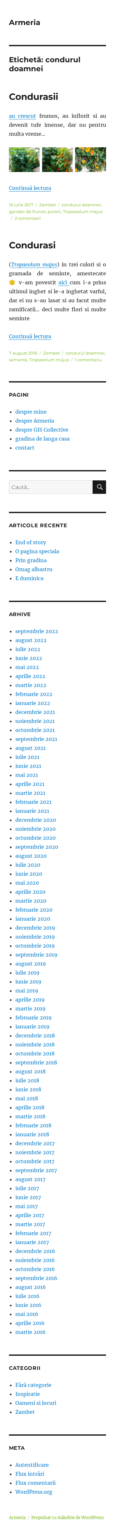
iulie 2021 (27, 757)
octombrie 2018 (35, 1053)
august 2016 (30, 1287)
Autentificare (32, 1465)
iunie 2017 (28, 1197)
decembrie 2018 (35, 1035)
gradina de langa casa (42, 438)
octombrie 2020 (35, 838)
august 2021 (30, 748)
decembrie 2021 (35, 712)
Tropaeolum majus (83, 211)
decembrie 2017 (35, 1143)
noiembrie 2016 (35, 1260)
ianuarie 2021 (32, 811)
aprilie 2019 (30, 999)
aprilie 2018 (29, 1107)
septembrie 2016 (36, 1278)
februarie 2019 (33, 1017)
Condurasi (32, 245)
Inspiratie (27, 1394)
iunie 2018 (28, 1089)
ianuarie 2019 (32, 1026)
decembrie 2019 (35, 927)
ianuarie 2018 (32, 1134)
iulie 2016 (27, 1296)
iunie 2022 (28, 658)
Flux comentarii (35, 1483)
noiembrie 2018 (35, 1044)
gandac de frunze (27, 211)
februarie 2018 (33, 1125)
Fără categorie (33, 1385)
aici (64, 282)
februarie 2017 (33, 1233)
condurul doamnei (81, 204)
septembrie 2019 (36, 954)
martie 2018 (30, 1116)
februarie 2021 (33, 802)
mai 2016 (26, 1314)
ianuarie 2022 (32, 703)
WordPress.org (33, 1492)
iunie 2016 (28, 1305)
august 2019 (30, 963)
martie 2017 (30, 1224)
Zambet (47, 204)
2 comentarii (28, 218)
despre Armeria (34, 420)
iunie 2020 (28, 874)
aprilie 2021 (29, 784)
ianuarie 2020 (32, 918)
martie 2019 (30, 1008)
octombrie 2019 (35, 945)
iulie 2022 (27, 649)
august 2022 (31, 640)
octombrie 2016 (35, 1269)
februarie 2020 (33, 910)
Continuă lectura (30, 188)
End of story (30, 542)
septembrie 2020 (36, 847)
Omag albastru (33, 569)
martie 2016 (30, 1332)
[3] (90, 159)
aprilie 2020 (30, 892)
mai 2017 (26, 1206)
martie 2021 (30, 793)
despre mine (31, 411)
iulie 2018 (27, 1080)
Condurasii (33, 96)
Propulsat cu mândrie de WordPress (67, 1517)
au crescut (22, 116)
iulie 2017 (27, 1188)
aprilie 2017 (29, 1215)
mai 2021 (26, 775)
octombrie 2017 (34, 1161)
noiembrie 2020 (35, 829)
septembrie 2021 (36, 739)
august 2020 (31, 856)
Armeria (24, 22)
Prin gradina (31, 560)
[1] (24, 159)
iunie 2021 (28, 766)
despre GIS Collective (41, 429)
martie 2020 (30, 901)
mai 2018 (26, 1098)
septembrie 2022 (36, 631)
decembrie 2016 (35, 1251)
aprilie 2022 (30, 676)
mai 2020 (27, 883)
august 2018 (30, 1071)
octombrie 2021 (35, 730)
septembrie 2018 (36, 1062)
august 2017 (30, 1179)
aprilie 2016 (30, 1323)
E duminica (29, 578)
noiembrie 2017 (34, 1152)
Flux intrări (29, 1474)
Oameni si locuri (35, 1403)
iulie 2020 (27, 865)
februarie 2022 (33, 694)
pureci (54, 211)
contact (24, 447)
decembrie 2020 (35, 820)
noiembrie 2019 (35, 936)
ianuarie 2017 (32, 1242)
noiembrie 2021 (35, 721)
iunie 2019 (28, 981)
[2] (57, 159)
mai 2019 (26, 990)
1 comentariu (88, 359)
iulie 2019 (27, 972)
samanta (18, 359)
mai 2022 (27, 667)
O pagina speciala (37, 551)
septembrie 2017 (36, 1170)
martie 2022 (30, 685)
